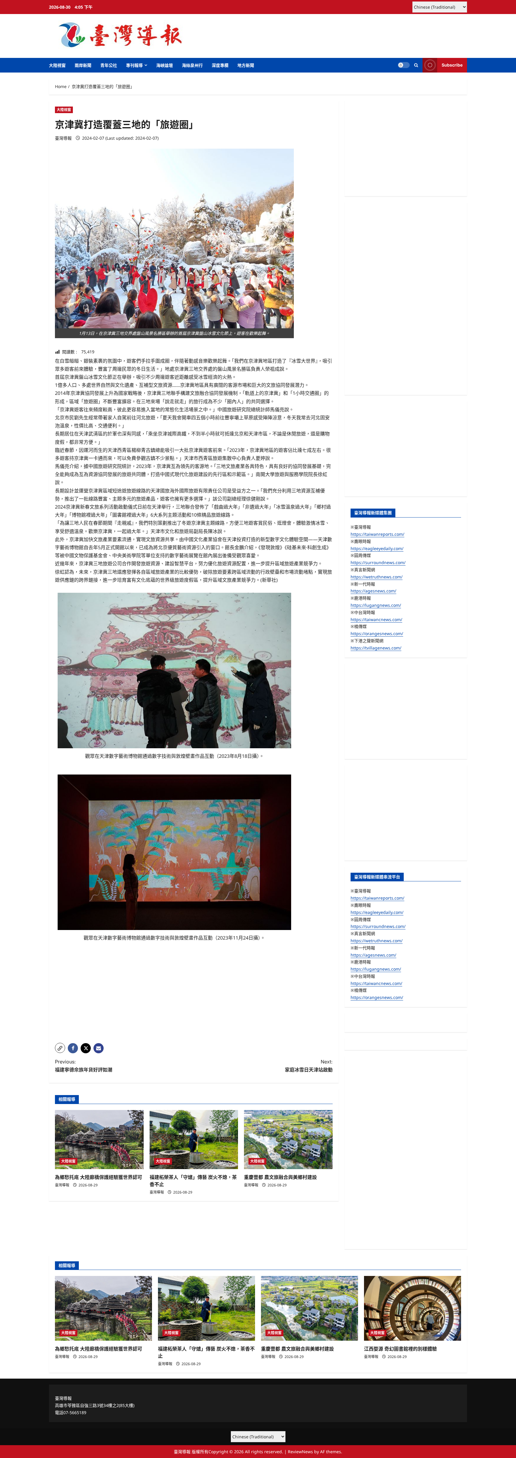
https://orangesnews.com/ (377, 633)
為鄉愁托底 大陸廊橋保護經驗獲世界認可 (98, 1177)
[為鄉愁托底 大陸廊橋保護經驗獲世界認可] (99, 1139)
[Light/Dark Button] (404, 65)
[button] (416, 65)
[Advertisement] (194, 996)
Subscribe (452, 64)
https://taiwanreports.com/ (377, 534)
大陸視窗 (57, 65)
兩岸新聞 (83, 65)
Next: (309, 1066)
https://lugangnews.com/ (376, 605)
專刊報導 (134, 65)
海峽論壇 (164, 65)
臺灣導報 (63, 138)
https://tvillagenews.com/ (376, 648)
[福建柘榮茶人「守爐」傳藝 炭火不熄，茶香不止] (194, 1139)
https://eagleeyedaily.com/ (377, 548)
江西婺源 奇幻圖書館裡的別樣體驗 (400, 1349)
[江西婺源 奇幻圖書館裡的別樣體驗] (412, 1308)
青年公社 (108, 65)
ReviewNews (300, 1451)
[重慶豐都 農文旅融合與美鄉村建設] (288, 1139)
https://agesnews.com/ (373, 591)
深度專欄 (220, 65)
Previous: (83, 1066)
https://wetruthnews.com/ (377, 577)
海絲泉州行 (192, 65)
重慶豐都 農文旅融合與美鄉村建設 (280, 1177)
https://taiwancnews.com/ (376, 619)
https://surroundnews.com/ (378, 562)
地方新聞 (245, 65)
